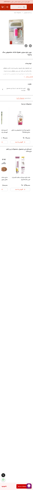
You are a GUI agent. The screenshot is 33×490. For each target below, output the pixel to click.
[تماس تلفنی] (3, 475)
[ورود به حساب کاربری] (7, 7)
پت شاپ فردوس (28, 12)
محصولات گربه (17, 12)
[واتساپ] (3, 479)
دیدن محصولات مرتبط (24, 486)
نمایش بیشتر (29, 77)
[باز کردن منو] (30, 7)
